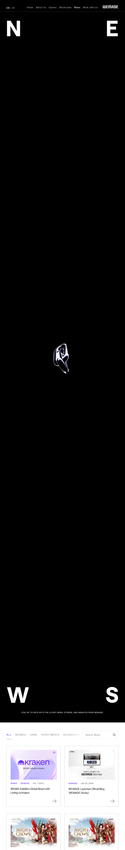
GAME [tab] (33, 734)
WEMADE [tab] (20, 734)
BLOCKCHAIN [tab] (71, 734)
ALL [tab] (9, 734)
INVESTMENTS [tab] (50, 734)
